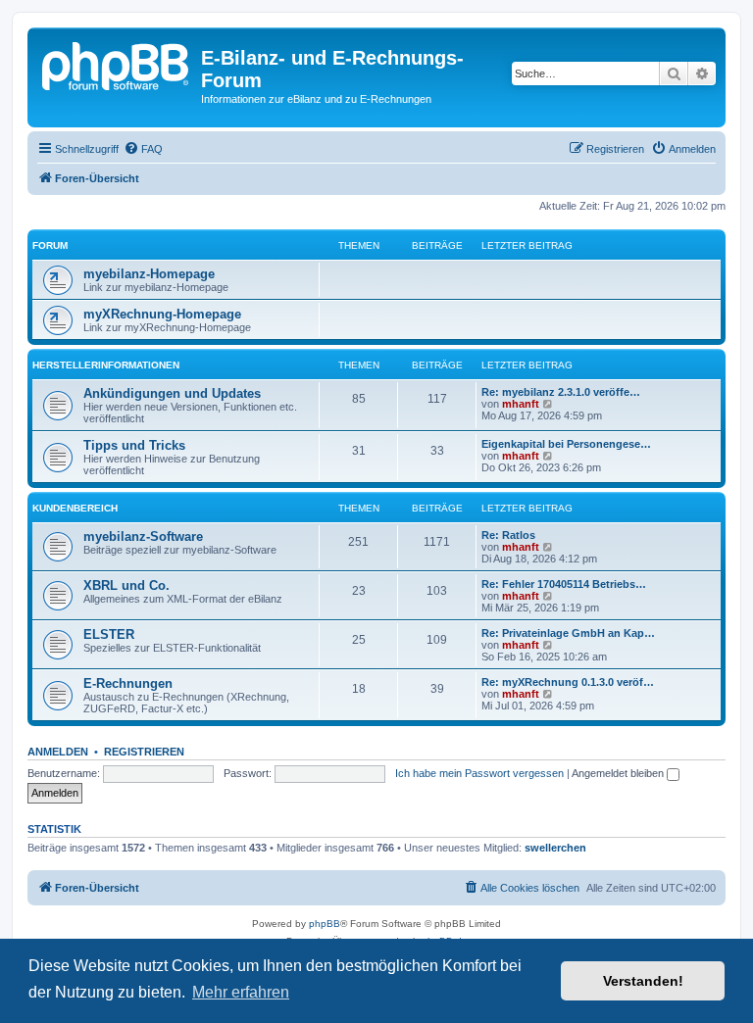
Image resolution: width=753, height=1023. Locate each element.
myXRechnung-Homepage (162, 314)
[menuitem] (143, 149)
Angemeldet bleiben (619, 773)
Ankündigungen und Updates (172, 393)
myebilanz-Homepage (149, 274)
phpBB (324, 923)
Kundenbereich (75, 508)
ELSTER (108, 634)
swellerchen (555, 847)
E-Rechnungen (128, 683)
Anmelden (57, 751)
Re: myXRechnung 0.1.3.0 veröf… (567, 682)
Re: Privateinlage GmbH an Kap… (568, 633)
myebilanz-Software (143, 536)
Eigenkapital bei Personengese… (566, 444)
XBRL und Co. (126, 585)
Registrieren (144, 751)
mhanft (520, 404)
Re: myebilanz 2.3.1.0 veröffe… (560, 392)
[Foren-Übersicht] (116, 63)
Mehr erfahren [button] (240, 992)
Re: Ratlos (508, 535)
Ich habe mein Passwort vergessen (479, 773)
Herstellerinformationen (105, 365)
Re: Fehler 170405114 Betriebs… (563, 584)
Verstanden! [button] (643, 981)
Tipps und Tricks (134, 445)
